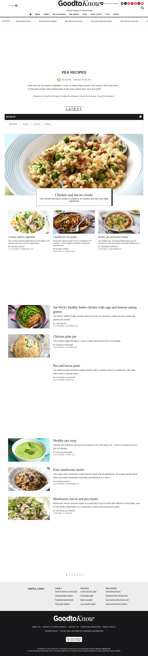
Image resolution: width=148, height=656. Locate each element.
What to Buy (96, 14)
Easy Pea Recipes (105, 96)
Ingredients (13, 124)
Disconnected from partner (116, 604)
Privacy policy (109, 627)
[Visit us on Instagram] (128, 3)
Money (116, 14)
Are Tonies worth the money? (101, 21)
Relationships (59, 14)
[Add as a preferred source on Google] (74, 639)
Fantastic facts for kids (64, 600)
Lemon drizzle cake (88, 591)
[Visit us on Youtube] (142, 3)
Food (84, 14)
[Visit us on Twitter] (125, 3)
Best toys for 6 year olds (129, 21)
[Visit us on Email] (138, 3)
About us (36, 627)
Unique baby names (23, 21)
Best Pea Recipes (51, 96)
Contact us (73, 627)
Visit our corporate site (102, 649)
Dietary (48, 124)
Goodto (68, 79)
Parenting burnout (113, 591)
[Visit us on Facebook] (122, 3)
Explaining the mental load (117, 596)
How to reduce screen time (66, 591)
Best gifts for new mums (74, 21)
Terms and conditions (91, 627)
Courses (37, 124)
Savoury (26, 124)
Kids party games (62, 604)
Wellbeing (74, 14)
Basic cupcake (86, 600)
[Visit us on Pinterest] (132, 3)
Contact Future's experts (54, 627)
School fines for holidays (48, 21)
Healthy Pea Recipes (69, 96)
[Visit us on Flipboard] (135, 3)
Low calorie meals (87, 604)
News (37, 14)
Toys (107, 14)
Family (46, 14)
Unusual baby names (64, 596)
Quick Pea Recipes (88, 96)
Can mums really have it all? (117, 600)
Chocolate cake (86, 596)
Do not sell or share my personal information (81, 631)
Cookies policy (51, 631)
